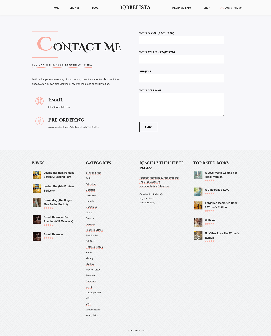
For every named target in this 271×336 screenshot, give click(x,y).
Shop (207, 7)
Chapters (90, 189)
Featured (90, 223)
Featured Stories (94, 229)
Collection (91, 195)
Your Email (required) (157, 52)
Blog (95, 7)
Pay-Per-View (93, 269)
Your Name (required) (156, 33)
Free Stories (92, 235)
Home (56, 7)
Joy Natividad (146, 198)
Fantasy (90, 218)
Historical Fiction (94, 246)
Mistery (89, 258)
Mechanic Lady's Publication (154, 186)
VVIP (88, 303)
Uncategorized (93, 292)
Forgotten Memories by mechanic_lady (159, 177)
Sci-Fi (89, 286)
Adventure (91, 183)
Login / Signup (234, 7)
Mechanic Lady (181, 7)
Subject (145, 71)
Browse (75, 7)
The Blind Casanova (149, 181)
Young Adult (92, 315)
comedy (90, 201)
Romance (91, 281)
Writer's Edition (93, 309)
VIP (88, 298)
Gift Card (90, 241)
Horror (89, 252)
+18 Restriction (93, 172)
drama (89, 212)
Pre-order (91, 275)
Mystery (90, 263)
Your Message (150, 90)
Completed (91, 206)
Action (89, 178)
